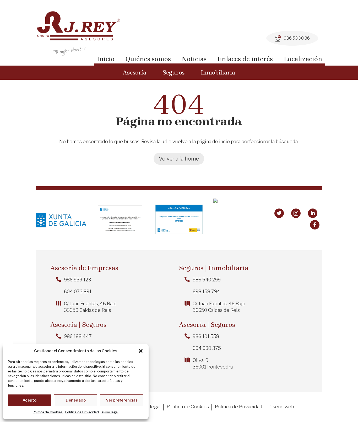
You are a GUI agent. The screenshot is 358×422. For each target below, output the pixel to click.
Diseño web (281, 407)
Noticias (194, 59)
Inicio (106, 59)
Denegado (76, 400)
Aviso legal (109, 412)
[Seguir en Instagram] (296, 213)
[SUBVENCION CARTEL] (238, 201)
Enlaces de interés (245, 59)
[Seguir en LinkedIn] (312, 213)
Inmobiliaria (218, 72)
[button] (140, 351)
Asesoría (134, 72)
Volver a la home (179, 159)
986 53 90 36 (297, 38)
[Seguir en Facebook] (314, 224)
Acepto (29, 400)
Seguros (173, 72)
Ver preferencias (122, 400)
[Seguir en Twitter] (279, 213)
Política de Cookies (48, 412)
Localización (303, 59)
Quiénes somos (148, 59)
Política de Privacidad (82, 412)
